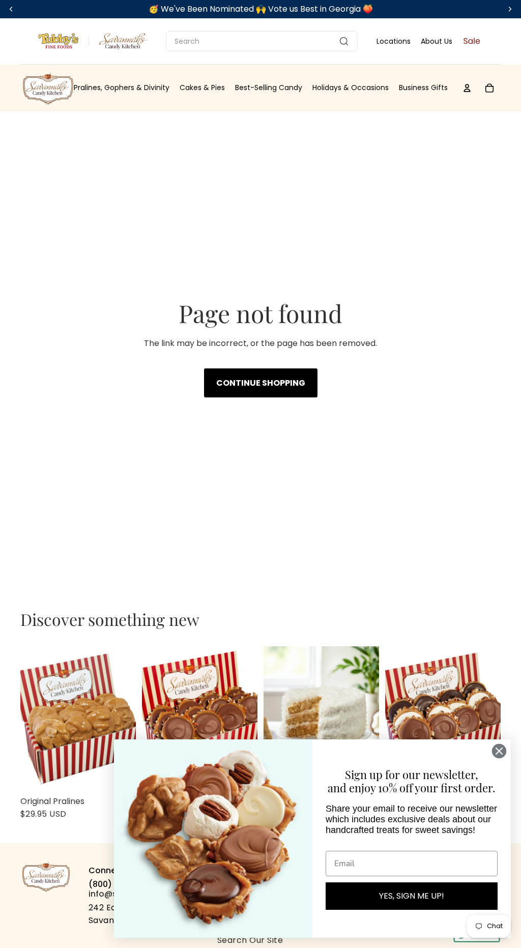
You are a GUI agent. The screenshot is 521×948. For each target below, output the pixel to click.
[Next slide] (128, 718)
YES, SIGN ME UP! (411, 896)
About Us (436, 41)
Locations (394, 41)
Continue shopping (260, 383)
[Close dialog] (499, 751)
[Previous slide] (28, 718)
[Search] (344, 41)
